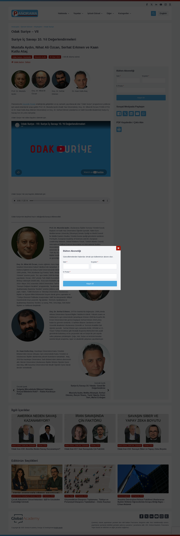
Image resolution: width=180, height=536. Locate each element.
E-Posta (66, 272)
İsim (65, 262)
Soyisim (94, 262)
